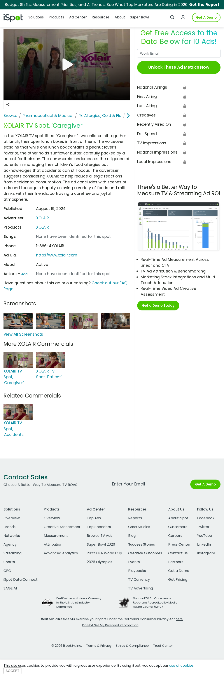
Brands (10, 526)
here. (179, 619)
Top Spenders (99, 526)
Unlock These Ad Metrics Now (178, 67)
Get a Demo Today (158, 305)
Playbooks (137, 570)
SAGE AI (10, 588)
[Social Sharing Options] (7, 104)
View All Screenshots (23, 334)
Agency (10, 544)
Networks (12, 535)
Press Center (179, 544)
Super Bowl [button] (139, 17)
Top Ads (94, 518)
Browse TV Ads (99, 535)
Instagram (206, 553)
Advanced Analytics (61, 553)
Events (134, 561)
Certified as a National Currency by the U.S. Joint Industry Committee (78, 602)
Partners (175, 561)
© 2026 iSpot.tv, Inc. (66, 645)
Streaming (12, 553)
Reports (135, 518)
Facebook (205, 518)
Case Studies (139, 526)
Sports (9, 561)
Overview (12, 518)
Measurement (56, 535)
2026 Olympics (99, 561)
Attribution (53, 544)
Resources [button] (101, 17)
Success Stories (141, 544)
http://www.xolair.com (56, 255)
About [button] (120, 17)
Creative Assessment (62, 526)
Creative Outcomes (145, 553)
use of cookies (181, 665)
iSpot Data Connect (21, 579)
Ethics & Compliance (132, 645)
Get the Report (204, 4)
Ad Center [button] (78, 17)
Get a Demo (178, 570)
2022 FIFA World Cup (104, 553)
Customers (177, 526)
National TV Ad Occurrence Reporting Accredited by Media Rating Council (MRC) (155, 602)
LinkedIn (204, 544)
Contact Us (178, 553)
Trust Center (163, 645)
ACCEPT (12, 670)
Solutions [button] (36, 17)
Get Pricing (177, 579)
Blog (132, 535)
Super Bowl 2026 (101, 544)
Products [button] (56, 17)
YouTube (204, 535)
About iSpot (178, 518)
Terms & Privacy (99, 645)
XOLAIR (42, 218)
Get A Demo (206, 17)
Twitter (203, 526)
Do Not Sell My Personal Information (110, 625)
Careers (175, 535)
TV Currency (139, 579)
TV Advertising (140, 588)
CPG (7, 570)
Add (24, 274)
